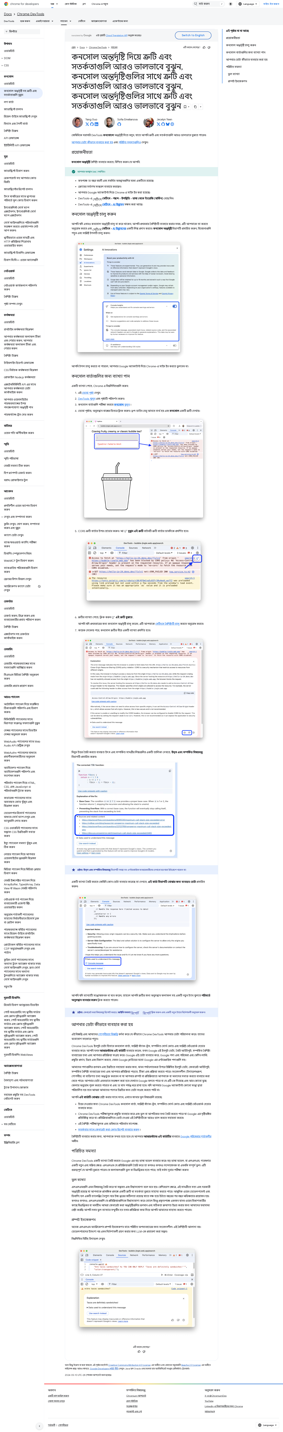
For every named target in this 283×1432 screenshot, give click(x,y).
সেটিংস (81, 21)
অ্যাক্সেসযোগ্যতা (99, 21)
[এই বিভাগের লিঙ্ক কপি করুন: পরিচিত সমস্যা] (99, 1151)
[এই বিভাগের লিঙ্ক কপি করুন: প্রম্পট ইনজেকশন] (99, 1220)
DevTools (9, 21)
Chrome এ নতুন (100, 3)
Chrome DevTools (30, 14)
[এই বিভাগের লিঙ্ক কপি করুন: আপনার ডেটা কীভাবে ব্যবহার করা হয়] (136, 1025)
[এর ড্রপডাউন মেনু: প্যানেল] (71, 21)
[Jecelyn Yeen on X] (158, 125)
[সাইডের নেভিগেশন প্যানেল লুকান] (39, 1426)
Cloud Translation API (116, 35)
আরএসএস (210, 1411)
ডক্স (52, 3)
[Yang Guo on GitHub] (92, 125)
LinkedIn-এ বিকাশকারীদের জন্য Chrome (224, 1406)
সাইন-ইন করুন (271, 3)
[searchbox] (22, 31)
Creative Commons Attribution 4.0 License (129, 1365)
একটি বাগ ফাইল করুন (58, 1395)
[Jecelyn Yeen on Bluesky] (168, 125)
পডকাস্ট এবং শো (134, 1411)
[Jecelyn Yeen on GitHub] (163, 125)
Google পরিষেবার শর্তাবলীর (195, 1136)
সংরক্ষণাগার (131, 1406)
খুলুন (122, 404)
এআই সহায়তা (42, 21)
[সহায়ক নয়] (209, 47)
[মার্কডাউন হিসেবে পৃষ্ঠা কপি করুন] (195, 107)
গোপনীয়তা (63, 1425)
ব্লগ (84, 3)
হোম (73, 47)
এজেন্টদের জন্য (120, 21)
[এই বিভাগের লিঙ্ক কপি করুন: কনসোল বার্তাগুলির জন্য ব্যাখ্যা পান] (133, 376)
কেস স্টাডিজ (71, 3)
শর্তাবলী (51, 1425)
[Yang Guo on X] (87, 125)
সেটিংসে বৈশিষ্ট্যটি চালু (167, 624)
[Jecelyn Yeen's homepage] (172, 125)
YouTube (209, 1401)
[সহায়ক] (204, 47)
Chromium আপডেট (136, 1395)
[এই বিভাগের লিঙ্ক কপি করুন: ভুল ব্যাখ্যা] (88, 1180)
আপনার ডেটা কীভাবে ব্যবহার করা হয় (92, 142)
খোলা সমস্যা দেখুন (56, 1401)
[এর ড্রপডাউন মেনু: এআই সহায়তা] (53, 21)
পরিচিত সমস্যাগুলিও (130, 142)
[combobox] (208, 4)
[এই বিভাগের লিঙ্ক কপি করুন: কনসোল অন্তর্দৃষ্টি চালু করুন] (119, 215)
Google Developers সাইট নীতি (104, 1368)
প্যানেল (63, 21)
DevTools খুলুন (86, 399)
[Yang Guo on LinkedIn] (96, 125)
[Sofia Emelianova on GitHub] (119, 125)
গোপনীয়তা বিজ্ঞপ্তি (108, 1034)
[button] (21, 58)
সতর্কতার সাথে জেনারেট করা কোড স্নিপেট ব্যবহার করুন (108, 1129)
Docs (8, 14)
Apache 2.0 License (191, 1365)
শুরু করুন (25, 21)
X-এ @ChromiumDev (216, 1395)
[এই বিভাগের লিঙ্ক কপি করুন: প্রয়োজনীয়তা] (95, 153)
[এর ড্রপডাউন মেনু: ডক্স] (58, 4)
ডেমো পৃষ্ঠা (88, 393)
